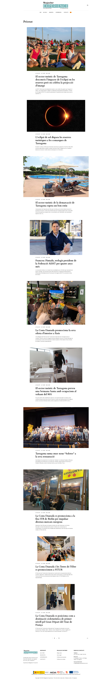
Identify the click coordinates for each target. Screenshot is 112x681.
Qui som (45, 12)
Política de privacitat (61, 657)
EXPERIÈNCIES (43, 657)
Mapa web (59, 653)
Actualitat (37, 73)
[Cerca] (87, 5)
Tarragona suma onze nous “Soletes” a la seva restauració (55, 455)
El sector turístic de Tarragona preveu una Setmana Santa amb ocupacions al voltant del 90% (55, 391)
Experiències (58, 12)
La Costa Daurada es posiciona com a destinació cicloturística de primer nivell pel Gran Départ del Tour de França (55, 620)
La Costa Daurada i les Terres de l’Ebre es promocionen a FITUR (55, 568)
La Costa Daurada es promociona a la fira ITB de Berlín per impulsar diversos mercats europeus (55, 519)
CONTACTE (42, 659)
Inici (40, 12)
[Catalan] (71, 12)
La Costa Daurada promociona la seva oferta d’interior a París (55, 332)
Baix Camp (48, 73)
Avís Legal (59, 655)
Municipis (51, 12)
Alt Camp (43, 73)
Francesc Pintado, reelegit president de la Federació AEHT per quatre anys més (55, 263)
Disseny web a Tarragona (71, 678)
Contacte (66, 12)
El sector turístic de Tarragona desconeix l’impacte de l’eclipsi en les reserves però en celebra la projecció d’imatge (55, 81)
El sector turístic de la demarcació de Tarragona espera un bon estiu (54, 204)
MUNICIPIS (42, 655)
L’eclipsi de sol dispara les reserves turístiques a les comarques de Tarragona (53, 140)
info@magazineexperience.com (81, 663)
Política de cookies (61, 659)
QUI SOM (42, 653)
